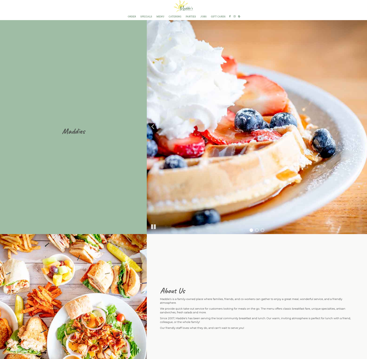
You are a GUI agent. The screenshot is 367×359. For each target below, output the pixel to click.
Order (132, 16)
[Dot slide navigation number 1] (251, 230)
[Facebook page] (230, 16)
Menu (160, 16)
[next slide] (361, 126)
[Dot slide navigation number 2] (257, 230)
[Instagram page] (234, 16)
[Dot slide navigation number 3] (262, 230)
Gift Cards (218, 16)
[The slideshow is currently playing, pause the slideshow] (153, 226)
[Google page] (239, 16)
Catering (175, 16)
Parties (191, 16)
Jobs (203, 16)
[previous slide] (152, 126)
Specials (146, 16)
